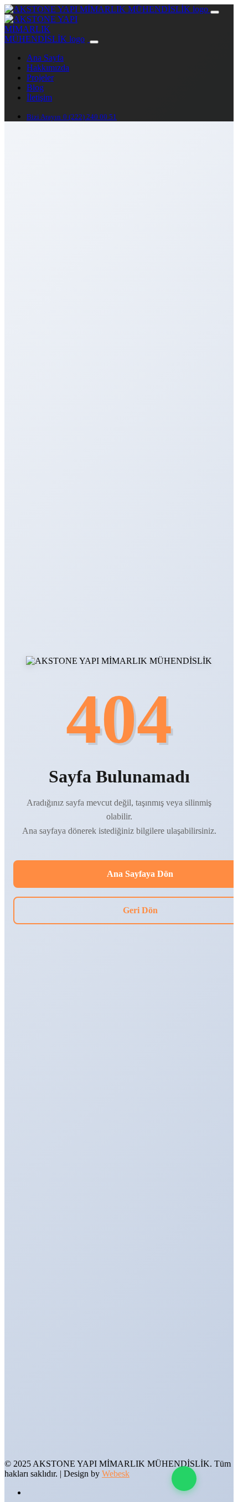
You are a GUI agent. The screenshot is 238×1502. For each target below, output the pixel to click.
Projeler (40, 77)
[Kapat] (94, 42)
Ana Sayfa (45, 57)
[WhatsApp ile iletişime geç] (184, 1478)
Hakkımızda (48, 67)
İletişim (39, 97)
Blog (35, 87)
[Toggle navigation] (214, 12)
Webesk (116, 1473)
